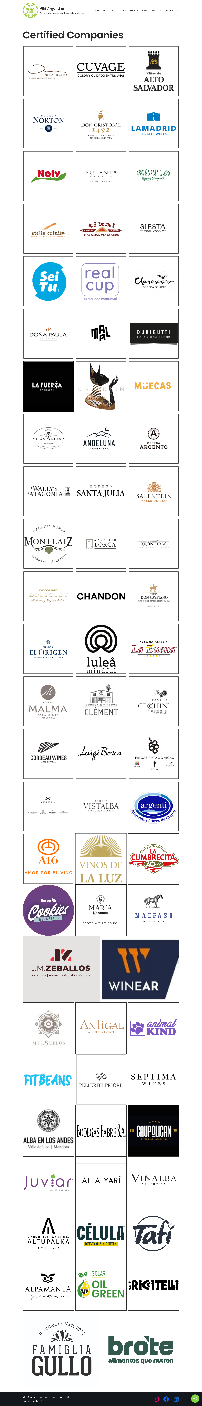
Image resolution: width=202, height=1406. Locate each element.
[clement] (101, 701)
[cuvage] (101, 71)
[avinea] (48, 806)
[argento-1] (153, 438)
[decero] (48, 71)
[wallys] (48, 491)
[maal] (101, 333)
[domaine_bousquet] (48, 596)
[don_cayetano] (153, 596)
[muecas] (153, 386)
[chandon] (101, 596)
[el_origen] (48, 648)
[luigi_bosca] (101, 753)
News (144, 10)
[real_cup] (101, 281)
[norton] (48, 123)
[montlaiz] (48, 543)
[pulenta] (101, 176)
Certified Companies (127, 10)
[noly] (48, 176)
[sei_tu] (48, 281)
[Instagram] (156, 1399)
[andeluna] (101, 438)
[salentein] (153, 491)
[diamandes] (48, 438)
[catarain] (101, 386)
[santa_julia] (101, 491)
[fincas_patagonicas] (153, 753)
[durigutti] (153, 333)
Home (96, 10)
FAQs (153, 10)
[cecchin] (153, 701)
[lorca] (101, 543)
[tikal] (101, 228)
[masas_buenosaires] (153, 806)
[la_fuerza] (48, 386)
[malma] (48, 701)
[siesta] (153, 228)
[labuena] (153, 648)
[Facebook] (166, 1399)
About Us (108, 10)
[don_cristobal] (101, 123)
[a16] (48, 859)
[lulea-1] (101, 648)
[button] (195, 1398)
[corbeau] (48, 753)
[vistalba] (101, 806)
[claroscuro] (153, 281)
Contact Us (166, 10)
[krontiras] (153, 543)
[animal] (153, 176)
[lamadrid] (153, 123)
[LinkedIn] (176, 1399)
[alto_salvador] (153, 71)
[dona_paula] (48, 333)
